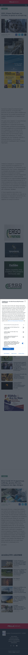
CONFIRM (8, 348)
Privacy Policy (21, 353)
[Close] (25, 301)
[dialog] (14, 327)
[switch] (23, 327)
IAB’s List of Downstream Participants (15, 320)
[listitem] (14, 324)
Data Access (14, 353)
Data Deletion (6, 353)
